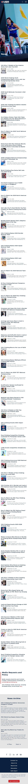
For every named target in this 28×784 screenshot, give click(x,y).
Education (14, 768)
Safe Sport (14, 770)
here (21, 686)
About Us (14, 763)
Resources (14, 765)
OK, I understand (14, 781)
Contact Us (14, 760)
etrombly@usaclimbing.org (9, 682)
